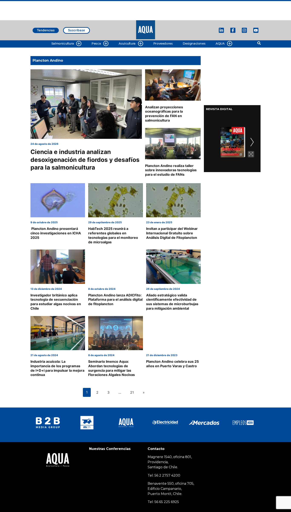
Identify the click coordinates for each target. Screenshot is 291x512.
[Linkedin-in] (221, 30)
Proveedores (163, 43)
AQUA (220, 43)
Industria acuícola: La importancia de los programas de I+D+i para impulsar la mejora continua (57, 368)
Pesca (96, 43)
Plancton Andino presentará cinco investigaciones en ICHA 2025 (55, 233)
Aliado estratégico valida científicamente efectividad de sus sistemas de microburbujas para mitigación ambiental (172, 301)
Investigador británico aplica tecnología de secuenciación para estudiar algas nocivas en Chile (55, 301)
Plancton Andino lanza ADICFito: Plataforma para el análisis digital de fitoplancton (115, 299)
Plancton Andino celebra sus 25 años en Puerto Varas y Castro (172, 363)
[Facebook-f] (232, 30)
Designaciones (194, 43)
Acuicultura (127, 43)
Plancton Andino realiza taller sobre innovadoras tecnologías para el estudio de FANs (171, 170)
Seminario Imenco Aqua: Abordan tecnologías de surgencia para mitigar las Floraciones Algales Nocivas (111, 368)
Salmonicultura (62, 43)
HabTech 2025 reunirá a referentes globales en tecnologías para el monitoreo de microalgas (113, 235)
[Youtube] (255, 30)
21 (132, 392)
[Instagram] (244, 30)
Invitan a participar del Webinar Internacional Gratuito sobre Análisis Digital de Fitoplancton (172, 233)
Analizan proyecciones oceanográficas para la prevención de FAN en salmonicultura (164, 113)
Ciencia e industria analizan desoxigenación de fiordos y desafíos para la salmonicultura (85, 159)
